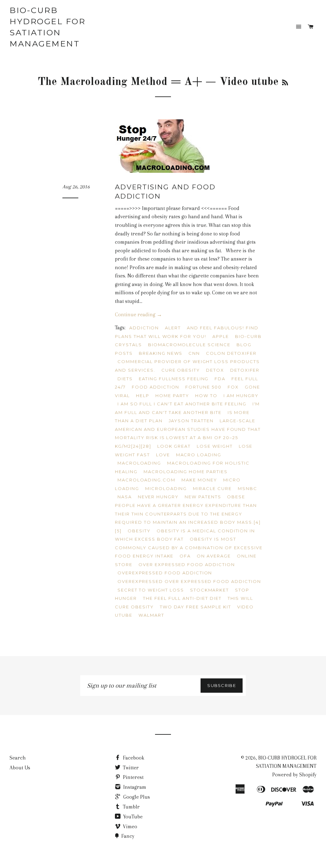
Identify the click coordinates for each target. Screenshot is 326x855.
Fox (233, 386)
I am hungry (240, 395)
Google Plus (136, 797)
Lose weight (214, 446)
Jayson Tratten (191, 420)
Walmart (151, 615)
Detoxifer (245, 370)
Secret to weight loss (150, 589)
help (142, 395)
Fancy (127, 836)
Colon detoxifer (231, 353)
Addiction (144, 327)
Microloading (166, 488)
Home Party (172, 395)
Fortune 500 (203, 386)
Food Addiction (155, 386)
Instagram (134, 787)
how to (206, 395)
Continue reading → (138, 315)
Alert (173, 327)
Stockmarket (209, 589)
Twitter (130, 768)
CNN (194, 353)
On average (214, 555)
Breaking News (160, 353)
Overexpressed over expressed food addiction (189, 581)
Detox (215, 370)
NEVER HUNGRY (158, 496)
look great (174, 446)
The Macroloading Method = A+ (120, 82)
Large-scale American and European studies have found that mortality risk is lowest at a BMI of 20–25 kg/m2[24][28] (188, 433)
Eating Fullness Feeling (174, 378)
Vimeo (129, 826)
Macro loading (198, 454)
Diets (125, 378)
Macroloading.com (146, 479)
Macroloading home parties (186, 471)
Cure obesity (180, 370)
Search (18, 758)
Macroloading (139, 463)
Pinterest (133, 777)
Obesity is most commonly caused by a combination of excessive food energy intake (189, 547)
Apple (220, 336)
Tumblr (131, 807)
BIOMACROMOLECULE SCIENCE (189, 344)
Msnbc (247, 488)
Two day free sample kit (195, 606)
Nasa (124, 496)
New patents (203, 496)
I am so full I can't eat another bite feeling (181, 403)
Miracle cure (212, 488)
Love (163, 454)
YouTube (132, 817)
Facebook (133, 758)
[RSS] (285, 83)
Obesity (139, 530)
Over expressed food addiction (186, 564)
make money (199, 479)
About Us (20, 768)
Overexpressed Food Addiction (164, 572)
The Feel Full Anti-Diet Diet (182, 598)
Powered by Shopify (294, 775)
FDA (220, 378)
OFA (185, 555)
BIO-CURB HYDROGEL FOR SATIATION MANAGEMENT (47, 26)
